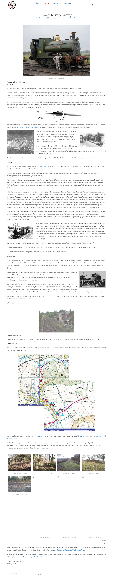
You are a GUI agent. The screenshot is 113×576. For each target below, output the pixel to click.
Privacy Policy (104, 574)
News (47, 3)
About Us (39, 3)
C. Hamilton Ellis (44, 166)
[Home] (37, 18)
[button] (101, 5)
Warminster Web (45, 574)
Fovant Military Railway (71, 18)
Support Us (57, 3)
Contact (67, 3)
